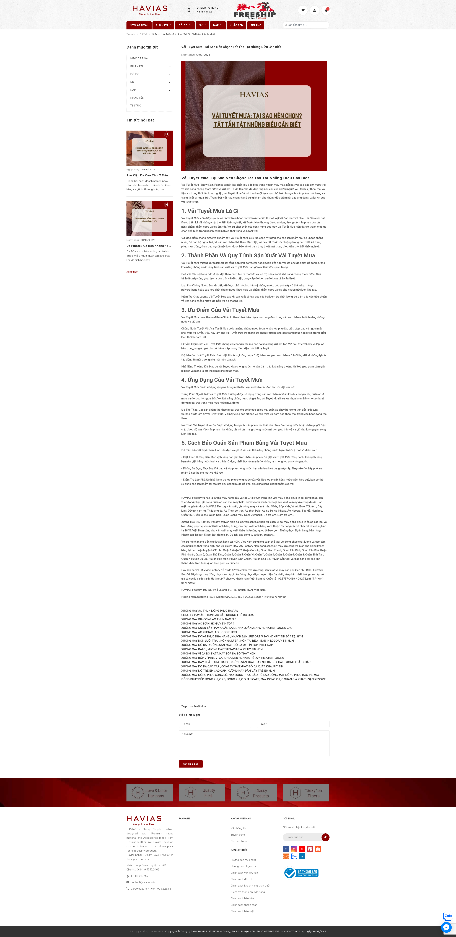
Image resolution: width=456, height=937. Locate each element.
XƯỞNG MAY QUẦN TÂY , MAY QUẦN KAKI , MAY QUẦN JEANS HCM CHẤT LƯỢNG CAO (236, 628)
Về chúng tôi (238, 828)
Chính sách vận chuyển (244, 873)
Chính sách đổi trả (241, 879)
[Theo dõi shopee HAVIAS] (318, 849)
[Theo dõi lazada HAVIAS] (286, 856)
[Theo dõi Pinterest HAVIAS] (310, 849)
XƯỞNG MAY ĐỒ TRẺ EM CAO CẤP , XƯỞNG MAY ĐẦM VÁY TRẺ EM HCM (228, 671)
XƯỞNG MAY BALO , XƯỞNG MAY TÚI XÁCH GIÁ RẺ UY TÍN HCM (222, 649)
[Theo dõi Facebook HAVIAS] (286, 849)
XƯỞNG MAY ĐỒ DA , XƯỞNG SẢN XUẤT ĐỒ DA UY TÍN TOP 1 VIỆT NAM (227, 645)
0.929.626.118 (204, 12)
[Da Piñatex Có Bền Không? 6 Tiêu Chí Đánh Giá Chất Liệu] (149, 218)
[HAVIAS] (143, 820)
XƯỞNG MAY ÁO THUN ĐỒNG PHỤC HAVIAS (209, 611)
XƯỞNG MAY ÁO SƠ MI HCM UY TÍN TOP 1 (207, 624)
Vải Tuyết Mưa (198, 706)
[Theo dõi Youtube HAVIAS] (302, 849)
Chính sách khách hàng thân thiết (250, 886)
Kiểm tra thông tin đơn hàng (248, 892)
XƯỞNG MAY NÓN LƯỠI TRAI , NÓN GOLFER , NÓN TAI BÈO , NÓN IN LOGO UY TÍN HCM (237, 641)
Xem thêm (132, 271)
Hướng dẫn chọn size (243, 866)
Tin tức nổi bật (140, 120)
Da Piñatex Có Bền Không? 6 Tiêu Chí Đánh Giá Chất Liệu (147, 246)
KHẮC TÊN (236, 25)
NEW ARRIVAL (139, 25)
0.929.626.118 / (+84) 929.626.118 (151, 889)
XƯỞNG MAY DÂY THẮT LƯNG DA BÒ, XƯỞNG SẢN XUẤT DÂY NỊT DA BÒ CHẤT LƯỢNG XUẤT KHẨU (245, 662)
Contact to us (239, 841)
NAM (216, 25)
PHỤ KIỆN (162, 25)
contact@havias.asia (143, 882)
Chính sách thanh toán (244, 905)
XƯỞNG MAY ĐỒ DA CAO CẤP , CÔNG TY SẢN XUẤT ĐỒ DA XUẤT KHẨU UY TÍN (232, 667)
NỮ (201, 25)
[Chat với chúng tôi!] (446, 927)
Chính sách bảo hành (243, 899)
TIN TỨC (255, 25)
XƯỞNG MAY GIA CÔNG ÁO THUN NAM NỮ (208, 619)
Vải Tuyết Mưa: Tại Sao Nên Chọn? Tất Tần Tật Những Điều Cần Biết (245, 178)
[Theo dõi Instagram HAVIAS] (294, 849)
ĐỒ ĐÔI (183, 25)
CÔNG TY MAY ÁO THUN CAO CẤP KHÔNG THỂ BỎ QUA (217, 615)
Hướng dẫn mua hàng (243, 860)
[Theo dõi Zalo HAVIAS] (294, 856)
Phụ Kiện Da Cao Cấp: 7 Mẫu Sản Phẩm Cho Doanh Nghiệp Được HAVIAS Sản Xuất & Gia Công (148, 175)
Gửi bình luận (190, 764)
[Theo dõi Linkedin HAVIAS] (302, 856)
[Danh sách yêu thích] (303, 7)
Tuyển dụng (238, 835)
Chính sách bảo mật (242, 911)
